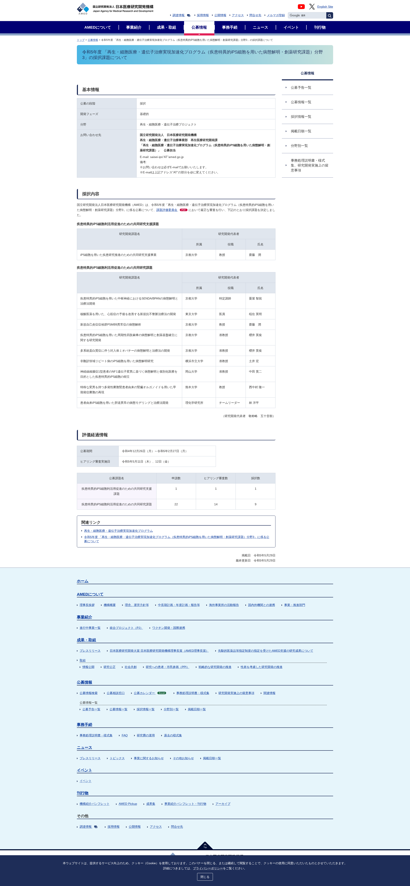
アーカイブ (222, 803)
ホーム (82, 581)
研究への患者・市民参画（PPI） (167, 667)
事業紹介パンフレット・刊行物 (185, 803)
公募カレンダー (149, 693)
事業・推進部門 (294, 605)
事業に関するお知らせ (149, 758)
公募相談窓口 (116, 693)
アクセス (238, 15)
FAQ (125, 735)
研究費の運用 (146, 735)
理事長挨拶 (87, 605)
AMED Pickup (128, 803)
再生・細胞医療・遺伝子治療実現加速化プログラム (118, 530)
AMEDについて (90, 594)
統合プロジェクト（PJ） (126, 627)
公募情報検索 (89, 693)
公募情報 (93, 39)
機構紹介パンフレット (95, 803)
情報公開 (88, 667)
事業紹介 (84, 617)
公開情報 (220, 15)
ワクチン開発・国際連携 (168, 627)
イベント (84, 770)
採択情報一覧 (146, 709)
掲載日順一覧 (197, 709)
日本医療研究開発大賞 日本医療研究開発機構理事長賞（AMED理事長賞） (159, 650)
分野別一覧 (171, 709)
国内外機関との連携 (261, 605)
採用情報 (203, 15)
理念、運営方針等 (137, 605)
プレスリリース (90, 650)
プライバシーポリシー (208, 868)
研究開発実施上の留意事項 (236, 693)
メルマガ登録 (276, 15)
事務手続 (84, 724)
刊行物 (82, 793)
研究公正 (110, 667)
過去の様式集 (173, 735)
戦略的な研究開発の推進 (215, 667)
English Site (325, 6)
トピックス (117, 758)
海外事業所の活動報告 (224, 605)
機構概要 (110, 605)
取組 (83, 660)
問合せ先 (255, 15)
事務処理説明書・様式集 (192, 693)
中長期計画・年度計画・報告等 (179, 605)
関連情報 (269, 693)
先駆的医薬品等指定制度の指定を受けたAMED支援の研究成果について (265, 650)
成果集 (150, 803)
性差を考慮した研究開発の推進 (262, 667)
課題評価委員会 (171, 210)
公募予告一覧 (91, 709)
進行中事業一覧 (90, 627)
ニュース (84, 747)
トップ (81, 39)
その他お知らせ (183, 758)
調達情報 (178, 15)
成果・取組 (86, 640)
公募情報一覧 (118, 709)
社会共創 (131, 667)
